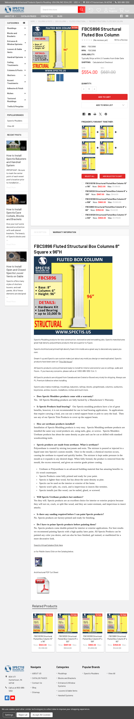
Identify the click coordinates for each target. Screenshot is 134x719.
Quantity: (87, 83)
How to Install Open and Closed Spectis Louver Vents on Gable (16, 271)
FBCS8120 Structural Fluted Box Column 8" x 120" (68, 639)
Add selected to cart (112, 176)
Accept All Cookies (42, 714)
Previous (33, 632)
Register (113, 11)
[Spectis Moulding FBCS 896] (42, 585)
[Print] (95, 114)
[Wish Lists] (99, 10)
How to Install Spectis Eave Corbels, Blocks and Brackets (15, 214)
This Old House (65, 361)
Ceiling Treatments (12, 63)
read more (11, 187)
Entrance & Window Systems (14, 42)
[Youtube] (127, 16)
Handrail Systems (15, 57)
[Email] (89, 114)
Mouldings (11, 28)
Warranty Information (64, 232)
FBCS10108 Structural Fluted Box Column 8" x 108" (92, 639)
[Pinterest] (106, 114)
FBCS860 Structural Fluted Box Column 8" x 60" (117, 639)
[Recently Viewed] (91, 10)
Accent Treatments (12, 82)
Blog (59, 16)
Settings (9, 714)
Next (126, 632)
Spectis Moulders (14, 120)
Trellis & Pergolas (15, 106)
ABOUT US (9, 16)
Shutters (11, 75)
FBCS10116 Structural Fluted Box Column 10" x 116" (42, 639)
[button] (105, 105)
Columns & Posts (15, 70)
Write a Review (121, 40)
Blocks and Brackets (12, 34)
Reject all (23, 714)
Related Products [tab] (44, 606)
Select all (89, 176)
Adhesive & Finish (15, 88)
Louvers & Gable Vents (14, 50)
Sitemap (36, 692)
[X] (100, 114)
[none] (55, 49)
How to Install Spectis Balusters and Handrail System (16, 160)
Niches (10, 93)
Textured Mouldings (11, 100)
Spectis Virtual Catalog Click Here (48, 545)
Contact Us (47, 16)
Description (40, 232)
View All (10, 126)
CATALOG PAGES (28, 16)
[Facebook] (121, 16)
